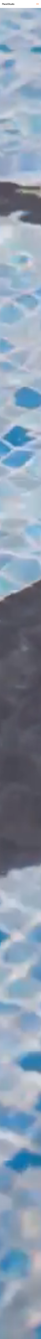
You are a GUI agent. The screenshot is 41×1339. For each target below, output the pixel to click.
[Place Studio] (8, 4)
